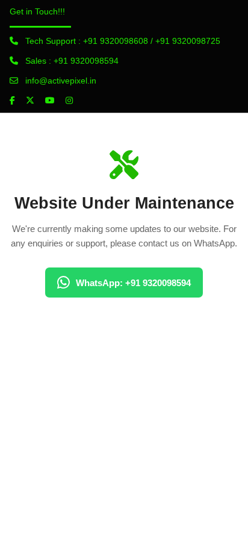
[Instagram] (69, 100)
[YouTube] (50, 100)
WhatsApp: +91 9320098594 (133, 283)
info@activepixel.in (60, 80)
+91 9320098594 (86, 61)
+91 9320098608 (115, 41)
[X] (30, 100)
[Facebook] (12, 100)
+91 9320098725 (187, 41)
